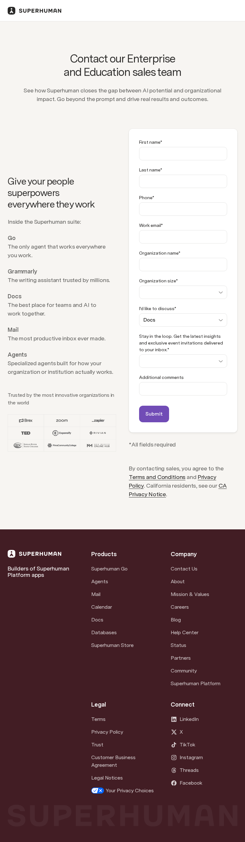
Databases (104, 632)
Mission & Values (190, 594)
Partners (181, 658)
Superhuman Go (109, 569)
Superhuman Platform (195, 683)
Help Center (184, 632)
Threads (189, 770)
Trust (97, 745)
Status (178, 645)
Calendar (101, 607)
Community (184, 671)
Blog (176, 620)
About (178, 581)
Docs (97, 620)
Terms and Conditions (157, 477)
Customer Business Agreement (113, 761)
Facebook (191, 783)
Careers (180, 607)
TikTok (187, 745)
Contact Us (184, 569)
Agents (99, 581)
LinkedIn (189, 719)
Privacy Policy (107, 732)
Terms (98, 719)
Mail (95, 594)
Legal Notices (107, 778)
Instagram (191, 757)
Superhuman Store (112, 645)
